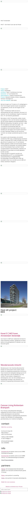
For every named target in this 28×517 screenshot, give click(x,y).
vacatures (7, 489)
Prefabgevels (10, 484)
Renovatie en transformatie (13, 486)
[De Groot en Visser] (14, 492)
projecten (7, 475)
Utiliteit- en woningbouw (12, 485)
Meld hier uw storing (6, 427)
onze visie (9, 479)
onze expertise (8, 482)
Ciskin (2, 478)
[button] (1, 312)
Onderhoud (10, 487)
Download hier (5, 451)
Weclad (3, 469)
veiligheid (9, 480)
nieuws (7, 490)
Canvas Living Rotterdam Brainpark (12, 406)
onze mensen (10, 481)
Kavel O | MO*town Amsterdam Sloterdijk (10, 334)
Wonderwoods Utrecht (11, 365)
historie (9, 478)
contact (7, 491)
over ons (7, 476)
